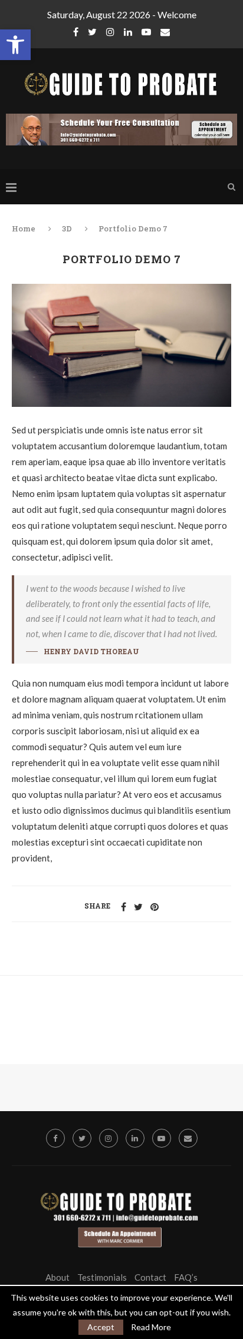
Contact (150, 1277)
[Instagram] (110, 31)
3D (67, 228)
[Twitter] (92, 31)
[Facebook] (75, 31)
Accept (100, 1327)
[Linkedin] (128, 31)
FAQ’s (186, 1277)
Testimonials (102, 1277)
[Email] (165, 31)
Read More (151, 1327)
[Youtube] (146, 31)
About (57, 1277)
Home (24, 228)
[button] (15, 44)
